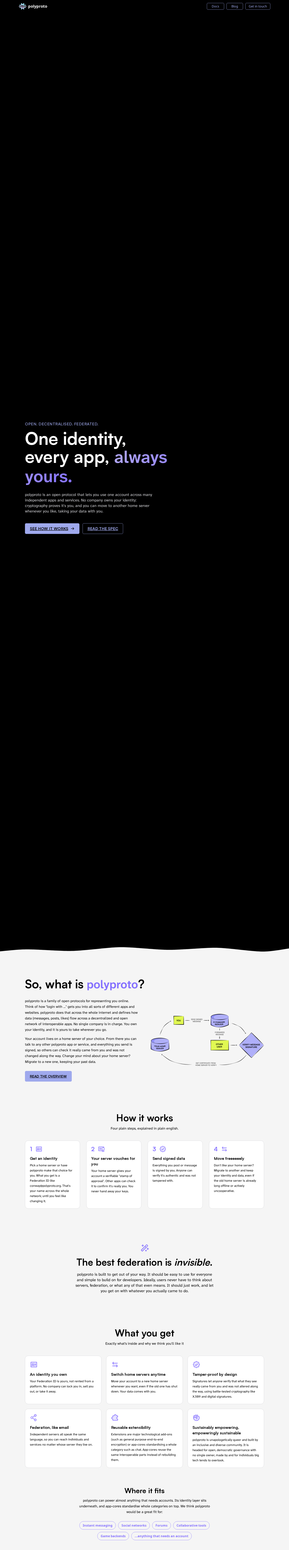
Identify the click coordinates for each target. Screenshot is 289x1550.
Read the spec (102, 528)
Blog (234, 6)
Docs (215, 6)
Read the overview (48, 1076)
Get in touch (258, 6)
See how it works (49, 528)
